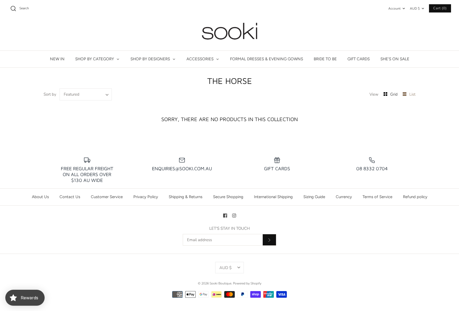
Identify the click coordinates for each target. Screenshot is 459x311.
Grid (394, 94)
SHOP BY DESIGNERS (150, 59)
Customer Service (107, 196)
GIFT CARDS (358, 59)
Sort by (50, 94)
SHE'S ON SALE (394, 59)
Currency (344, 196)
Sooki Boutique (220, 283)
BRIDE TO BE (325, 59)
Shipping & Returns (185, 196)
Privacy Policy (145, 196)
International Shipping (273, 196)
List (412, 94)
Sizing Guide (314, 196)
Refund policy (415, 196)
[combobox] (86, 94)
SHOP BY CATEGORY (95, 59)
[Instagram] (234, 216)
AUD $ (415, 8)
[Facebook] (225, 216)
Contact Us (70, 196)
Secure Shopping (228, 196)
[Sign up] (269, 239)
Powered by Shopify (247, 283)
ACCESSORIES (200, 59)
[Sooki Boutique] (229, 34)
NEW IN (57, 59)
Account (394, 8)
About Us (40, 196)
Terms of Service (377, 196)
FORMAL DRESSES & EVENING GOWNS (266, 59)
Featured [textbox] (71, 94)
